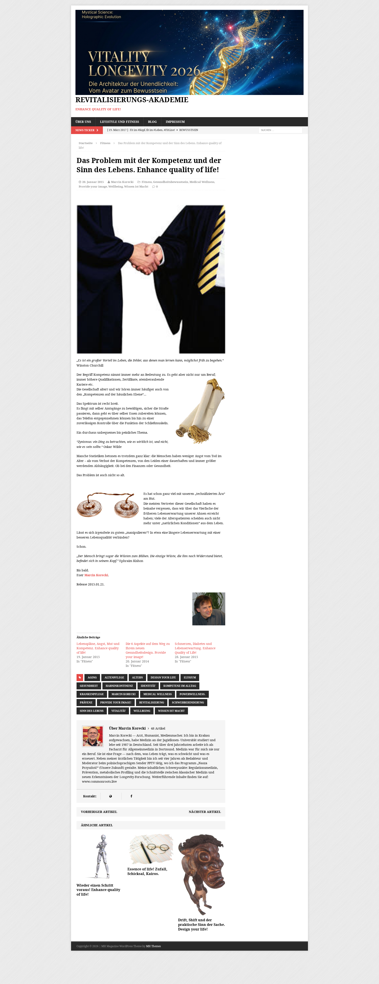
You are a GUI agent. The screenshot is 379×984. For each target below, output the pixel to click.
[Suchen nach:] (280, 130)
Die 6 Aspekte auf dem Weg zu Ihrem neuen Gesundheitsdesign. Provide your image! (148, 650)
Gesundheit (89, 686)
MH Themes (153, 946)
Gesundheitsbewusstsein (170, 182)
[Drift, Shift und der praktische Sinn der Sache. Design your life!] (201, 913)
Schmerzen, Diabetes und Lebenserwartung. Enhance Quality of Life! (195, 648)
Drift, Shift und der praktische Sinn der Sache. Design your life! (201, 925)
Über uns (83, 122)
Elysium (190, 677)
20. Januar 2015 (93, 182)
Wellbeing (115, 186)
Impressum (175, 122)
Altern (137, 677)
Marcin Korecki (122, 182)
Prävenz (86, 702)
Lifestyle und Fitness (119, 122)
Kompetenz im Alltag (179, 686)
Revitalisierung (151, 702)
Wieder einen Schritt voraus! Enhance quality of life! (98, 890)
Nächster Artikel (205, 812)
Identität (148, 686)
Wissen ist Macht (136, 186)
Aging (92, 677)
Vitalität (118, 711)
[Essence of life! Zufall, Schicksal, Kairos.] (151, 862)
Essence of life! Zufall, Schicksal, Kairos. (147, 871)
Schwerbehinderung (188, 702)
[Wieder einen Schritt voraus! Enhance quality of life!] (100, 878)
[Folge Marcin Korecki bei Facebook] (131, 796)
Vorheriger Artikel (99, 812)
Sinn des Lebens (92, 711)
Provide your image (93, 186)
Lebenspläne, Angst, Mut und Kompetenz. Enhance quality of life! (98, 648)
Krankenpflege (92, 694)
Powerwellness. (193, 694)
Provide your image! (115, 702)
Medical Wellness (202, 182)
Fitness (147, 182)
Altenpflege (114, 677)
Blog (152, 122)
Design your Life (163, 677)
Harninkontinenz (119, 686)
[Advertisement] (128, 196)
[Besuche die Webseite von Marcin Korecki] (110, 796)
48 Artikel (158, 728)
